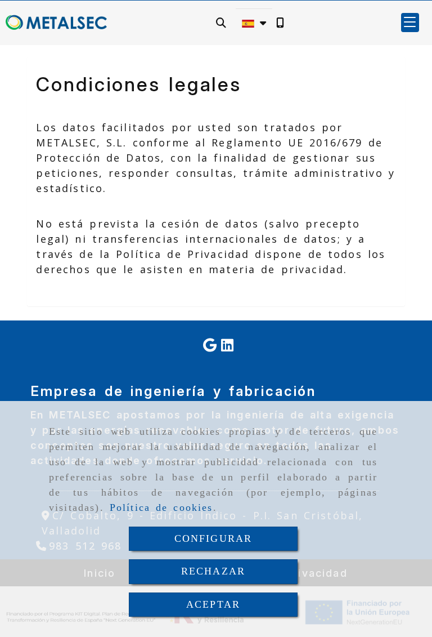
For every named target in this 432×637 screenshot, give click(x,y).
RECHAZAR (213, 571)
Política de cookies (161, 507)
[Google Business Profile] (210, 346)
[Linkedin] (227, 346)
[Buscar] (221, 22)
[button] (410, 22)
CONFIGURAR (213, 538)
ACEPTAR (213, 604)
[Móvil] (280, 22)
